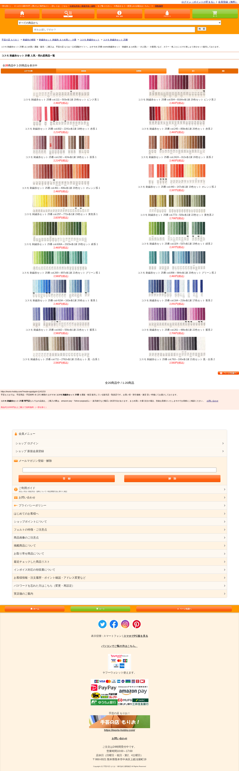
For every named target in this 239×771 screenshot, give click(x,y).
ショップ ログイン (26, 443)
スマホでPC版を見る (136, 636)
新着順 (138, 71)
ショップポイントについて (30, 521)
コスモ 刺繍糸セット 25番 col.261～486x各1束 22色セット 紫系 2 (176, 329)
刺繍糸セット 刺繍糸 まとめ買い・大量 (57, 39)
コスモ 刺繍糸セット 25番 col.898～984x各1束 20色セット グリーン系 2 (177, 272)
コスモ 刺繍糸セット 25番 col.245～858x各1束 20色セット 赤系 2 (176, 128)
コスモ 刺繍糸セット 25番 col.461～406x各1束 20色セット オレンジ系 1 (61, 188)
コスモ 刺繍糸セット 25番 (115, 39)
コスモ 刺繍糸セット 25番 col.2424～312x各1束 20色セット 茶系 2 (177, 157)
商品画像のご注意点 (26, 537)
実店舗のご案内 (23, 593)
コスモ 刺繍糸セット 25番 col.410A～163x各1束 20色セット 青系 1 (61, 300)
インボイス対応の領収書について (34, 569)
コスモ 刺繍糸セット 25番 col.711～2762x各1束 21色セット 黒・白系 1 (60, 359)
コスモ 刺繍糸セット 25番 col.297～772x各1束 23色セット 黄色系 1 (61, 214)
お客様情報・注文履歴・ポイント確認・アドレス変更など (50, 577)
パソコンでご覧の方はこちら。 (119, 646)
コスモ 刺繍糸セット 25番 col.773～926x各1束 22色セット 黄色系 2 (176, 214)
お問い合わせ (212, 401)
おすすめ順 (28, 71)
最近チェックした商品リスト (32, 561)
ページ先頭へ (186, 609)
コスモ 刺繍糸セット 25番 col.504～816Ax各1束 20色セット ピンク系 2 (177, 99)
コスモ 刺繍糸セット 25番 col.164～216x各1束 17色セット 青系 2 (176, 300)
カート (102, 609)
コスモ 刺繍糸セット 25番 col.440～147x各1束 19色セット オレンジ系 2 (177, 186)
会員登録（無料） (228, 1)
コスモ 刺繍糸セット (90, 39)
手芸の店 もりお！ (10, 39)
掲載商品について (25, 545)
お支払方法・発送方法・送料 (67, 6)
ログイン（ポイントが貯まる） (198, 1)
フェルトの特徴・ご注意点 (30, 529)
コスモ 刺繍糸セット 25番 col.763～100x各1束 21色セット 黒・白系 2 (177, 359)
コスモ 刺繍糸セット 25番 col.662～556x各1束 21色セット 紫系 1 (61, 329)
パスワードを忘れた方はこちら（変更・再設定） (44, 585)
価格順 (83, 71)
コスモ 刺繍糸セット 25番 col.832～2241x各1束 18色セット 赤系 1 (61, 128)
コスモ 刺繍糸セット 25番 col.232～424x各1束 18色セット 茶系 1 (61, 157)
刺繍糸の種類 (29, 39)
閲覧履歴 (144, 6)
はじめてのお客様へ (26, 513)
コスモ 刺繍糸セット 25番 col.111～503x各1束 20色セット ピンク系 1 (61, 99)
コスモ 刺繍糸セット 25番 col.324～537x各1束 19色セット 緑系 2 (176, 243)
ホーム (36, 609)
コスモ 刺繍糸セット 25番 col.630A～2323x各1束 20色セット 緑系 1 (61, 244)
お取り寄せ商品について (29, 553)
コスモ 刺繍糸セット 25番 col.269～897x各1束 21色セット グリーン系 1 (61, 272)
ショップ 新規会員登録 (29, 451)
